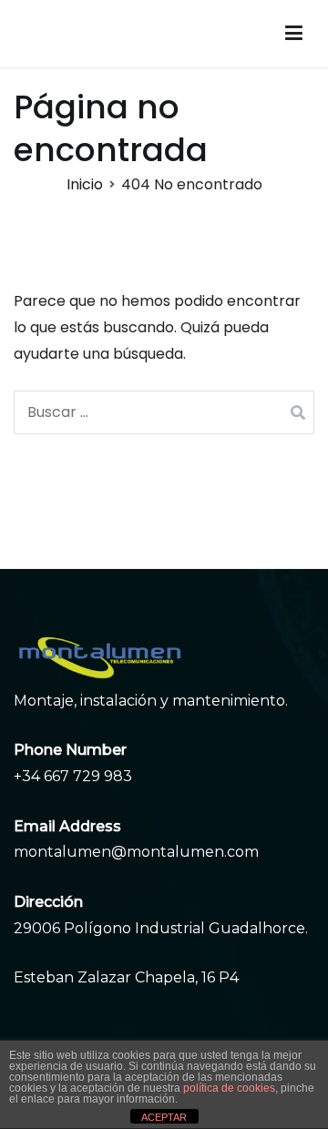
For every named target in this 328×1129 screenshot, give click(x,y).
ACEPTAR (164, 1117)
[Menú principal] (293, 34)
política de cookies (229, 1088)
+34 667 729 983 (73, 776)
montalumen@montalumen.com (136, 851)
